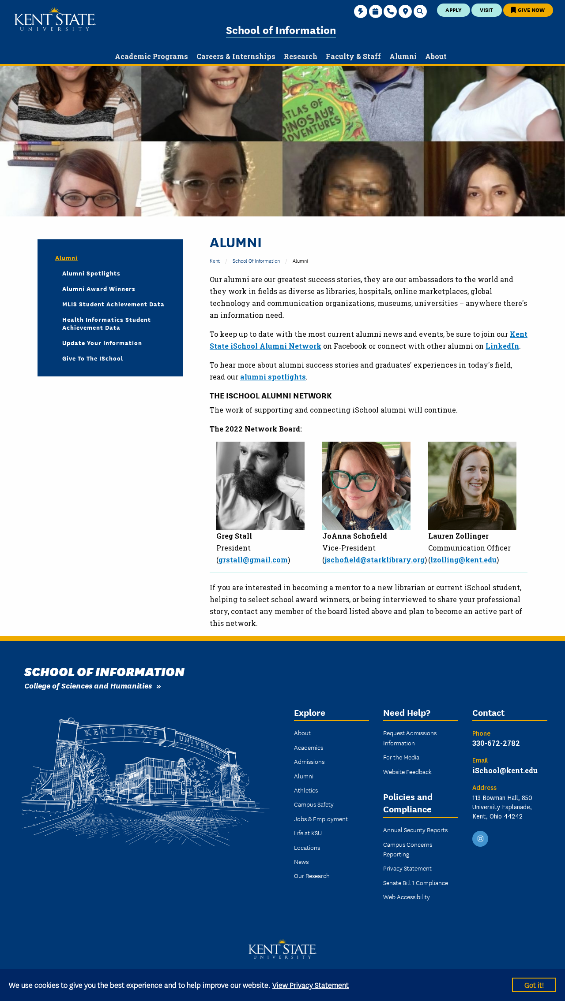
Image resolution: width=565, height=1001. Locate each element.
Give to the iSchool (92, 358)
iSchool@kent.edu (505, 770)
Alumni (66, 257)
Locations (307, 847)
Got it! (534, 984)
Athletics (306, 790)
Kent (215, 260)
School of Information (281, 29)
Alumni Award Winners (99, 288)
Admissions (309, 761)
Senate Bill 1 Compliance (415, 882)
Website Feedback (407, 771)
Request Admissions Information (410, 737)
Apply (453, 9)
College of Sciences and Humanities (88, 685)
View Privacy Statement (310, 984)
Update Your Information (102, 342)
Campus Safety (314, 804)
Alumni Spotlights (91, 273)
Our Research (312, 875)
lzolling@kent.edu (463, 559)
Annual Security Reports (415, 829)
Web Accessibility (406, 896)
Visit (486, 9)
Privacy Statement (407, 868)
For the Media (401, 757)
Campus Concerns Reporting (407, 849)
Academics (308, 747)
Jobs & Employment (321, 818)
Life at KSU (308, 832)
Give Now (530, 9)
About (302, 732)
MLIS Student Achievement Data (113, 304)
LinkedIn (502, 345)
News (301, 861)
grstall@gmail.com (253, 559)
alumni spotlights (273, 376)
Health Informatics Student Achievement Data (106, 323)
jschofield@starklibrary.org (374, 559)
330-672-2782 (496, 743)
